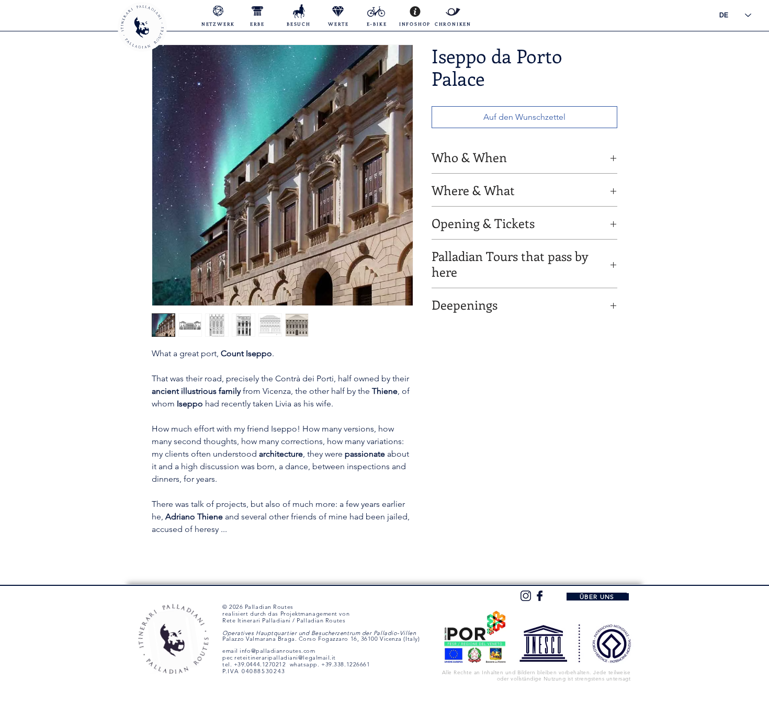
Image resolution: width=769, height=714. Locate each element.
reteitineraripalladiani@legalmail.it (285, 657)
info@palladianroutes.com (277, 650)
